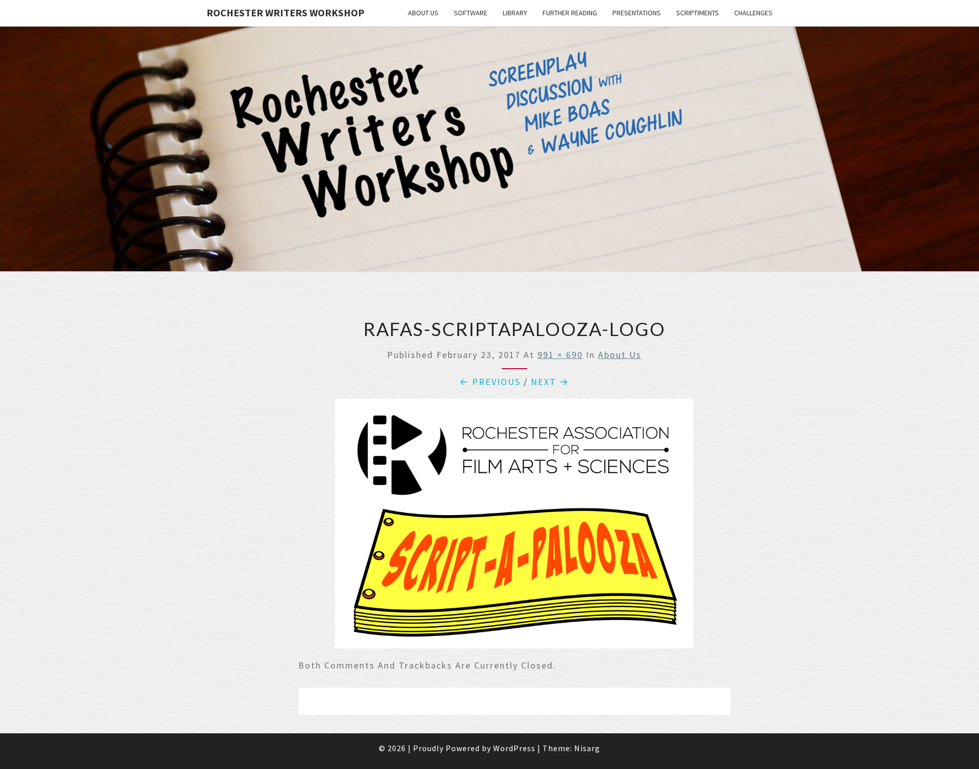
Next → (550, 382)
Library (515, 12)
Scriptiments (697, 12)
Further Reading (570, 12)
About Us (423, 12)
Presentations (636, 12)
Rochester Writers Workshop (286, 12)
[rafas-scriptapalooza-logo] (514, 527)
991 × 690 (560, 355)
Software (470, 12)
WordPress (514, 748)
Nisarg (587, 748)
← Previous (490, 382)
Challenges (753, 12)
